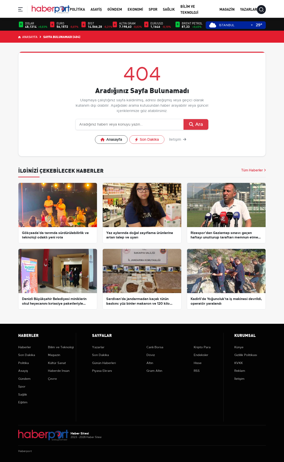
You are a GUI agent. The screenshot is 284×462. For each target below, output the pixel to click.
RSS (197, 371)
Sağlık (169, 9)
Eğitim (23, 402)
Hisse (197, 363)
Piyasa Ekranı (102, 371)
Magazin (227, 9)
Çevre (52, 379)
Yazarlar (248, 9)
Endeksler (201, 355)
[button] (20, 10)
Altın (149, 363)
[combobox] (236, 25)
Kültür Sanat (57, 363)
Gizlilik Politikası (245, 355)
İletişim (175, 139)
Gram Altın (154, 371)
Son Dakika (149, 139)
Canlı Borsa (154, 347)
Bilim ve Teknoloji (61, 347)
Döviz (150, 355)
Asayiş (96, 9)
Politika (77, 9)
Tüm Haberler (252, 170)
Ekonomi (135, 9)
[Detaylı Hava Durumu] (212, 25)
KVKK (238, 363)
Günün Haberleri (104, 363)
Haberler (24, 347)
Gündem (114, 9)
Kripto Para (202, 347)
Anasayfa (29, 36)
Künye (238, 347)
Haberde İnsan (58, 371)
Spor (153, 9)
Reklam (239, 371)
